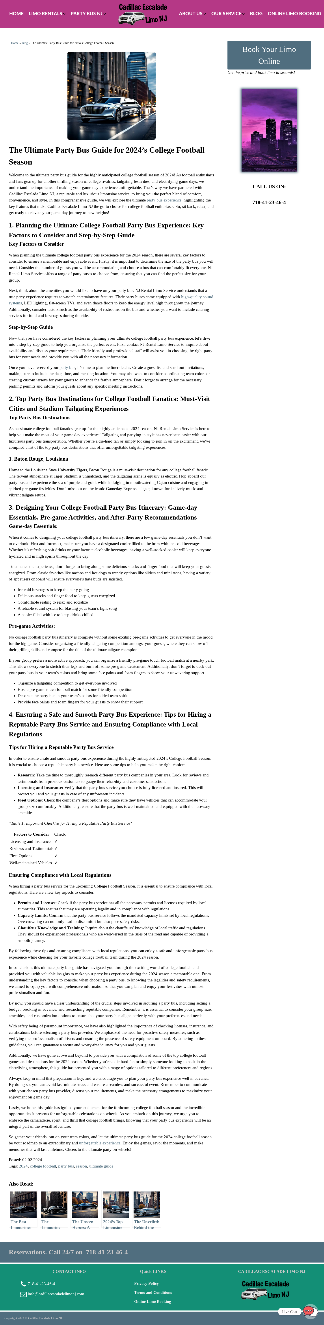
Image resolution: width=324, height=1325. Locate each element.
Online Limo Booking (294, 13)
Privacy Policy (146, 1283)
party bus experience (164, 200)
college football (43, 1166)
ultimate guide (101, 1166)
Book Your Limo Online (269, 55)
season (81, 1166)
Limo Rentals (45, 13)
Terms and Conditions (153, 1292)
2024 (23, 1166)
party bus (66, 1166)
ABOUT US (191, 13)
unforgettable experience (99, 1143)
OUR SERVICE (226, 13)
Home (15, 43)
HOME (16, 13)
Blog (256, 13)
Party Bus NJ (86, 13)
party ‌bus (67, 367)
